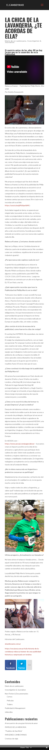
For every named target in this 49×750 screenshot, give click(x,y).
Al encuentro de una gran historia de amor (21, 723)
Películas (10, 700)
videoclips (9, 712)
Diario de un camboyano (15, 41)
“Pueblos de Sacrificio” (13, 731)
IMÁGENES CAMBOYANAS (16, 735)
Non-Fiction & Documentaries (16, 694)
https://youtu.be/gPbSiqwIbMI (17, 205)
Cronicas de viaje (11, 739)
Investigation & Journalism (15, 690)
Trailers (10, 704)
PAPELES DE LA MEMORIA (15, 727)
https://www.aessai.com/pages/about (19, 444)
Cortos (9, 697)
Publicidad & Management (15, 708)
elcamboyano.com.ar (13, 644)
